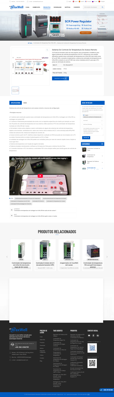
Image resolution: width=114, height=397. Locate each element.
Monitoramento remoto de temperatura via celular (54, 198)
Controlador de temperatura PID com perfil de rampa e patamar (92, 264)
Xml (65, 394)
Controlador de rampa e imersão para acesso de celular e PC (76, 359)
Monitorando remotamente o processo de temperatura (27, 198)
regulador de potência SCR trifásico (60, 335)
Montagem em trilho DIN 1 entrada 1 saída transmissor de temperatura (59, 377)
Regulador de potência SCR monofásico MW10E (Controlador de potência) (77, 336)
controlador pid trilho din (38, 201)
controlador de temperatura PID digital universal (59, 344)
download (57, 7)
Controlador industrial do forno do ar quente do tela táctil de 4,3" (77, 353)
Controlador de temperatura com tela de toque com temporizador (77, 347)
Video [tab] (25, 103)
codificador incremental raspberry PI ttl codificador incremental (76, 364)
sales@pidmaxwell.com (38, 1)
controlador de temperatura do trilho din (59, 349)
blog (41, 361)
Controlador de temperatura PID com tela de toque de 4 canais (77, 342)
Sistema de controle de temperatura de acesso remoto (92, 116)
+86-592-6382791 (20, 1)
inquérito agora (59, 78)
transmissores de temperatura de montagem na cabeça (60, 365)
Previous (7, 256)
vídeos (41, 355)
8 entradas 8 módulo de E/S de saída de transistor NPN (45, 264)
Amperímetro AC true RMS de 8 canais (69, 264)
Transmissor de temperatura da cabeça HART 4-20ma (59, 371)
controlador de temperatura (91, 155)
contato (42, 358)
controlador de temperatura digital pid (59, 339)
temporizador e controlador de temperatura (57, 354)
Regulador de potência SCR (93, 162)
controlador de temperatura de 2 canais (56, 201)
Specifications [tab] (15, 103)
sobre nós (36, 7)
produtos (46, 7)
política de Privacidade (72, 394)
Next (107, 256)
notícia (67, 7)
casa (27, 7)
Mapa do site (60, 394)
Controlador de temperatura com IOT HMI (20, 201)
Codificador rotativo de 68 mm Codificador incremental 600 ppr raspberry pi (77, 375)
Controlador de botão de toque (93, 149)
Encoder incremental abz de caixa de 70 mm (76, 369)
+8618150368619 (21, 357)
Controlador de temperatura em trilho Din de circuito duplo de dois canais (21, 264)
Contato (77, 7)
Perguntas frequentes (43, 351)
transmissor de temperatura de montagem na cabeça (60, 359)
